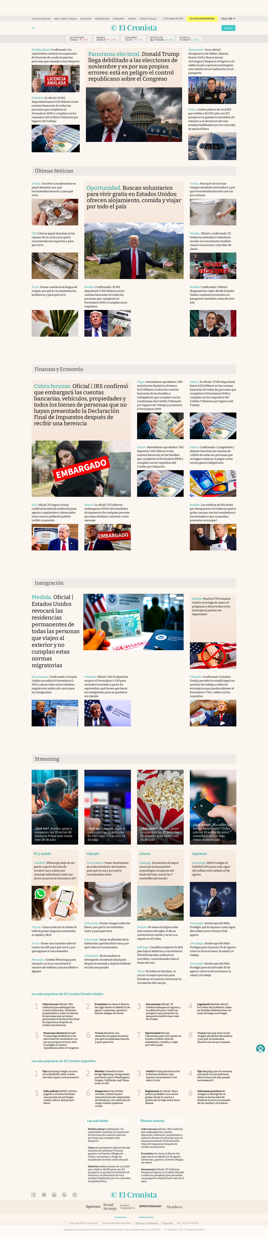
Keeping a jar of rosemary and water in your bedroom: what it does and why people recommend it (214, 1076)
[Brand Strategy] (110, 1207)
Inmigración (102, 19)
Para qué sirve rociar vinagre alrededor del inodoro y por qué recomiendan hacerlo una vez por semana (214, 1037)
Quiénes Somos (146, 1217)
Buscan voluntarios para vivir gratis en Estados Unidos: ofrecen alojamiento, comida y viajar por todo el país (163, 1039)
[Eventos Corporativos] (127, 1207)
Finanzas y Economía (59, 369)
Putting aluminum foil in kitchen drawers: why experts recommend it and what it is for (163, 1076)
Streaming (118, 19)
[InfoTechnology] (150, 1207)
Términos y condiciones (146, 1223)
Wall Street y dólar (65, 19)
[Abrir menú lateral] (33, 27)
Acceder (228, 28)
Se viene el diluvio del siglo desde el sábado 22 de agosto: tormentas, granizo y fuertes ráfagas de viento (112, 1009)
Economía (85, 19)
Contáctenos (120, 1217)
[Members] (174, 1207)
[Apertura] (93, 1207)
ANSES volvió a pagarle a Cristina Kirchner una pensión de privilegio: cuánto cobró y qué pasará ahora (60, 1097)
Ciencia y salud (148, 19)
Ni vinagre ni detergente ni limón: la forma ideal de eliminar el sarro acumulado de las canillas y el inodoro (214, 1097)
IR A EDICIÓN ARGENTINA (202, 19)
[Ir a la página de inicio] (134, 27)
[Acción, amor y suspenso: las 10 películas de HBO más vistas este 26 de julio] (107, 807)
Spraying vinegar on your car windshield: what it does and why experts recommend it (60, 1074)
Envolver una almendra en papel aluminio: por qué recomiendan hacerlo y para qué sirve (112, 1037)
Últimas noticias (41, 19)
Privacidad (167, 1223)
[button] (260, 1048)
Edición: (226, 19)
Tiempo (132, 19)
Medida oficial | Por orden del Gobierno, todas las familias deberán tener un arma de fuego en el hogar (214, 1009)
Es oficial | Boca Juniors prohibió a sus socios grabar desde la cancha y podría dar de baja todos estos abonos (162, 1097)
